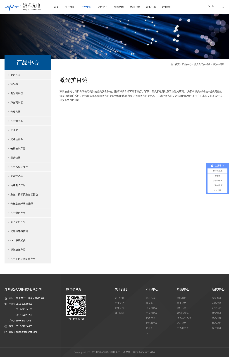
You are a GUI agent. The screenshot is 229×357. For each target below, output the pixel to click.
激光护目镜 (218, 64)
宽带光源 (150, 298)
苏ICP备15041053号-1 (144, 352)
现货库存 (216, 313)
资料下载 (135, 7)
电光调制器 (151, 308)
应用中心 (102, 7)
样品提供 (216, 323)
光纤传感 (181, 308)
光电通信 (181, 298)
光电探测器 (151, 323)
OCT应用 (181, 323)
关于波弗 (119, 298)
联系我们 (167, 7)
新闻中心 (151, 7)
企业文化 (119, 303)
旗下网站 (119, 313)
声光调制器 (151, 313)
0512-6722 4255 (24, 315)
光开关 (149, 328)
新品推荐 (216, 318)
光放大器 (150, 318)
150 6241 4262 (23, 320)
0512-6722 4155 (24, 309)
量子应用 (181, 303)
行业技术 (216, 308)
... (147, 333)
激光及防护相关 (202, 64)
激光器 (149, 303)
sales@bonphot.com (26, 331)
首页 (56, 7)
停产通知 (216, 328)
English (211, 6)
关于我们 (70, 7)
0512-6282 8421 (24, 303)
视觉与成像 (183, 313)
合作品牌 (119, 7)
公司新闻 (216, 298)
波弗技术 (119, 308)
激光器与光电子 (185, 318)
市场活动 (216, 303)
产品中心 (86, 7)
